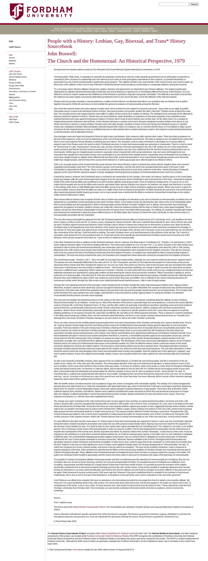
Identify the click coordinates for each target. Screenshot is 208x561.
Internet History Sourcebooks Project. (89, 507)
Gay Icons (13, 106)
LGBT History (15, 47)
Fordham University (129, 533)
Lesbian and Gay (124, 31)
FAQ (11, 109)
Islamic (104, 31)
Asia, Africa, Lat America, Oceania (22, 91)
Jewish (112, 31)
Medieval (12, 61)
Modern (12, 64)
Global (154, 31)
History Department (109, 533)
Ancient (12, 58)
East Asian (87, 31)
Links (11, 103)
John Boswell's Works (17, 100)
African (79, 31)
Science (137, 31)
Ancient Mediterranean (18, 77)
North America (14, 89)
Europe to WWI (15, 83)
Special (12, 94)
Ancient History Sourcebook (73, 28)
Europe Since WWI (16, 86)
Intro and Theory (15, 74)
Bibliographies (14, 97)
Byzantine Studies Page (143, 28)
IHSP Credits (14, 122)
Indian (96, 31)
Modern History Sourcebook (119, 28)
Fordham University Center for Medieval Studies (108, 536)
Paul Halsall (78, 550)
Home (56, 28)
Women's (146, 31)
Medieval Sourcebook (96, 28)
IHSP (11, 41)
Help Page (13, 119)
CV (132, 550)
